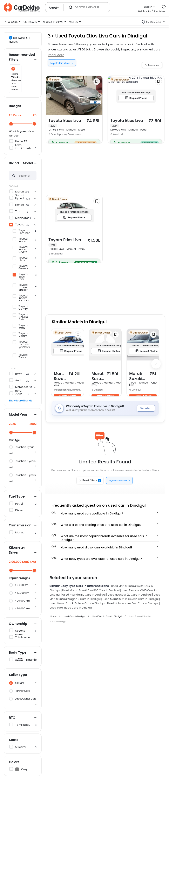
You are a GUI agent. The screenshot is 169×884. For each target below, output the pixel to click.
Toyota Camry (23, 307)
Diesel (19, 510)
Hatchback (33, 660)
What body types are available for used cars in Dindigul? (97, 558)
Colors (14, 762)
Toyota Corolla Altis (23, 317)
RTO (12, 717)
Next (99, 95)
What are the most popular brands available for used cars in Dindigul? (99, 537)
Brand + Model (21, 163)
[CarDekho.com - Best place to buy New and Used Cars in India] (22, 7)
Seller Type (18, 674)
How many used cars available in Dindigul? (87, 513)
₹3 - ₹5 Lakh (23, 148)
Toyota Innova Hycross (24, 298)
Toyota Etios (23, 259)
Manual (20, 532)
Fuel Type (17, 496)
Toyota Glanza (23, 267)
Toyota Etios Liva (23, 277)
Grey (24, 769)
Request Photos (138, 98)
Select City (153, 21)
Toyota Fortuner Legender (24, 346)
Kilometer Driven (17, 550)
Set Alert (145, 408)
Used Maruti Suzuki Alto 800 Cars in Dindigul (91, 590)
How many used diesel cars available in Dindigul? (92, 547)
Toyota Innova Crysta (23, 249)
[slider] (11, 124)
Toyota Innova (23, 240)
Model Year (18, 414)
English (148, 7)
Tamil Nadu (22, 725)
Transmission (20, 525)
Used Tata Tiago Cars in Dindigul (70, 607)
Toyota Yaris (23, 326)
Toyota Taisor (23, 356)
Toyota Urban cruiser (23, 287)
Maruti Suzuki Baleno (60, 376)
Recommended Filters (22, 57)
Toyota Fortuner (24, 232)
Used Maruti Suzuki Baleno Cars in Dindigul (77, 603)
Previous (48, 95)
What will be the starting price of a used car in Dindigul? (96, 524)
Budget (15, 106)
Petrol (19, 504)
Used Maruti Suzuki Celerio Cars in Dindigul (130, 599)
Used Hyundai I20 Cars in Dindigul (129, 595)
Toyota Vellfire (23, 334)
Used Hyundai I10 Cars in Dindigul (84, 595)
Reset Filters (91, 480)
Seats (13, 740)
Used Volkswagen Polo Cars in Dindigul (132, 603)
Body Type (17, 652)
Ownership (18, 623)
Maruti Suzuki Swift (98, 376)
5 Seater (20, 747)
